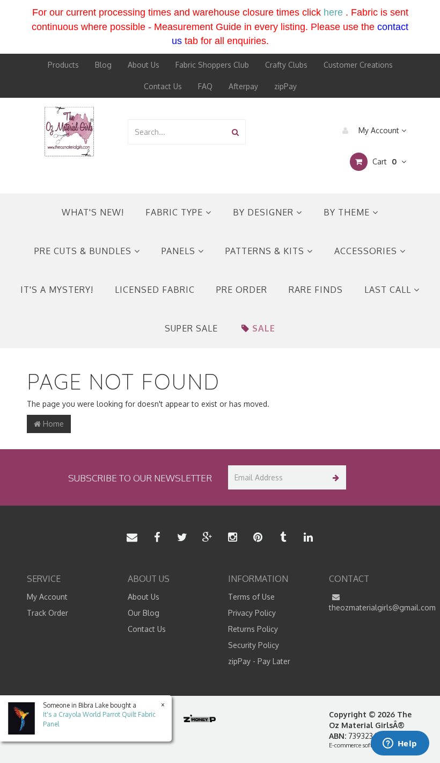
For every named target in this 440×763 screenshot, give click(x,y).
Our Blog (143, 612)
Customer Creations (358, 64)
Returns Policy (253, 629)
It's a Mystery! (56, 289)
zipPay (285, 86)
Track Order (47, 612)
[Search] (235, 132)
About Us (143, 64)
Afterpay (243, 86)
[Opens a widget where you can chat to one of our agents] (399, 744)
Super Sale (191, 328)
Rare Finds (316, 289)
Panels (180, 251)
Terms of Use (251, 596)
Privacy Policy (252, 612)
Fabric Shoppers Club (212, 64)
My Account (378, 130)
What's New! (93, 212)
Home (52, 423)
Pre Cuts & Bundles (84, 251)
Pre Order (241, 289)
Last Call (389, 289)
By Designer (264, 212)
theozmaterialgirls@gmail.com (371, 607)
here (333, 12)
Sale (263, 328)
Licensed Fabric (155, 289)
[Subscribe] (334, 477)
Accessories (367, 251)
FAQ (205, 86)
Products (63, 64)
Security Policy (253, 645)
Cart (383, 161)
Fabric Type (175, 212)
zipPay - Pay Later (259, 661)
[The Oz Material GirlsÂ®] (69, 130)
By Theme (348, 212)
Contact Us (163, 86)
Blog (103, 64)
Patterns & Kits (266, 251)
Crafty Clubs (286, 64)
